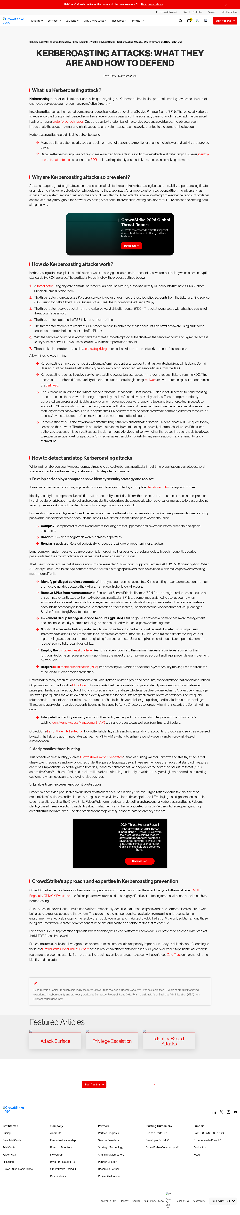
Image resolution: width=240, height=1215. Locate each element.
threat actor (45, 286)
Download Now (139, 861)
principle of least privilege (75, 650)
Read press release (152, 4)
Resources (118, 20)
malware (151, 380)
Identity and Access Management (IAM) (78, 722)
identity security (157, 487)
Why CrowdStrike (94, 20)
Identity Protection (71, 731)
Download (130, 245)
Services (52, 20)
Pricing (136, 20)
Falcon (51, 731)
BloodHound (80, 685)
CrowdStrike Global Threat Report (65, 949)
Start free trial (92, 1084)
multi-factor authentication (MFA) (75, 667)
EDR (94, 160)
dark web (52, 385)
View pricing (145, 1084)
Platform (35, 20)
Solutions (70, 20)
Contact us (119, 1084)
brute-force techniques (68, 121)
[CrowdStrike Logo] (13, 20)
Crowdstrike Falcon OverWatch (101, 757)
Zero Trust (174, 954)
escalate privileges (97, 349)
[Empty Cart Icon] (206, 20)
